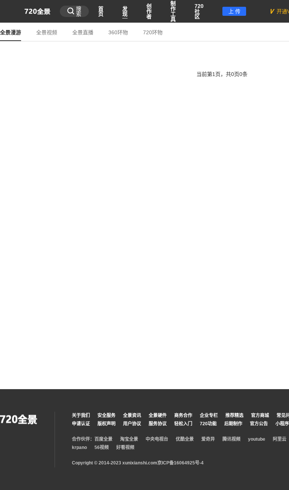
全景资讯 (132, 415)
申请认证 (81, 423)
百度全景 (103, 439)
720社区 (199, 11)
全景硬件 (158, 415)
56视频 (101, 447)
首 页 (100, 11)
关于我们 (81, 415)
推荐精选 (234, 415)
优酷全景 (185, 439)
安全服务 (106, 415)
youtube (256, 439)
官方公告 (259, 423)
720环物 (153, 32)
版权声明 (106, 423)
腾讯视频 (231, 439)
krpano (79, 447)
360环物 (118, 32)
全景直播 (82, 32)
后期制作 (233, 423)
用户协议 (132, 423)
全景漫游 (10, 32)
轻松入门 (183, 423)
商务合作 (183, 415)
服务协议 (158, 423)
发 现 (125, 11)
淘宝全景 (129, 439)
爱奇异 (208, 439)
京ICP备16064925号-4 (180, 463)
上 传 (234, 11)
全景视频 (46, 32)
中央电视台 (157, 439)
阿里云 (279, 439)
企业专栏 (209, 415)
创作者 (149, 11)
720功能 (208, 423)
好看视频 (125, 447)
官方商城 (260, 415)
